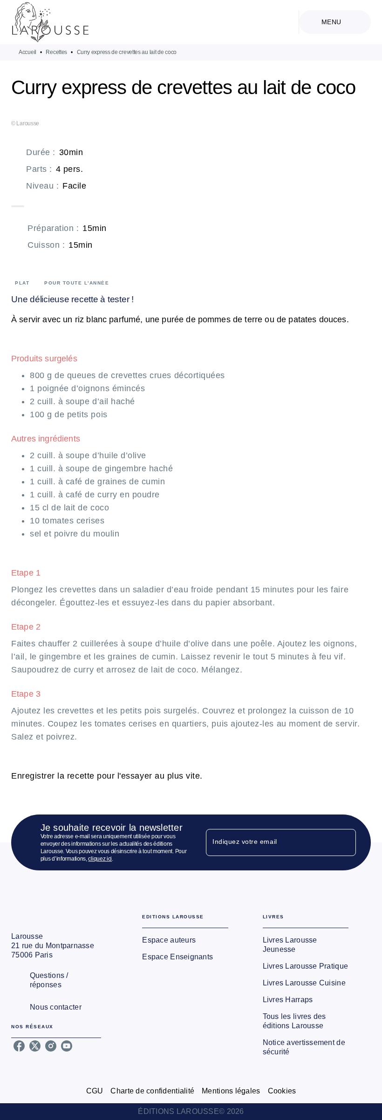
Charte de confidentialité (152, 1091)
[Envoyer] (345, 842)
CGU (94, 1091)
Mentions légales (231, 1091)
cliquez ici (100, 858)
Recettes (56, 52)
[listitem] (19, 1046)
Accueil (27, 52)
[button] (185, 940)
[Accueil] (50, 22)
